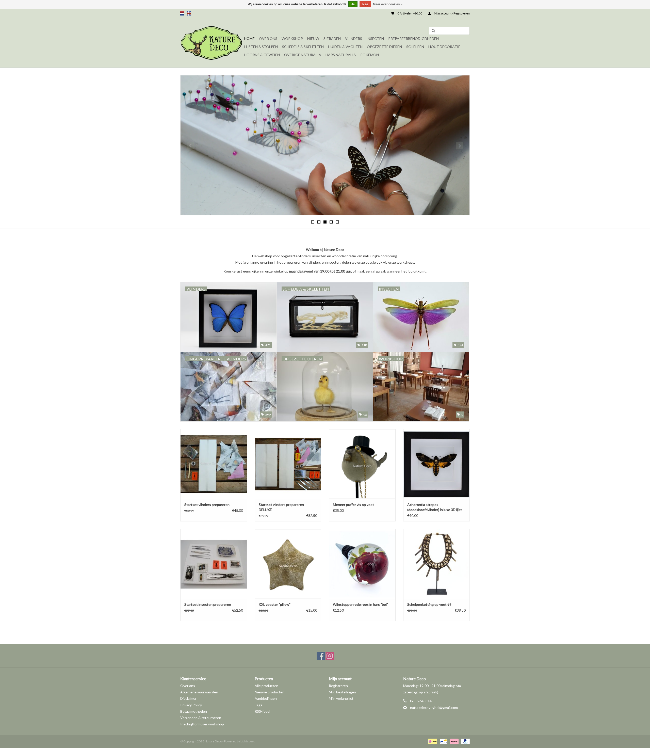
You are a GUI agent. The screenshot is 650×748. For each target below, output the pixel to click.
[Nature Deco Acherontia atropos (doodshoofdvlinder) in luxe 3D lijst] (436, 464)
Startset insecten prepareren (207, 604)
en (189, 13)
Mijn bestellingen (342, 692)
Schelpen (415, 46)
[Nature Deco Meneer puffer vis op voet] (362, 464)
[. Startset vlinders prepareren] (213, 464)
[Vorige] (190, 145)
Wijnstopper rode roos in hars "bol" (360, 604)
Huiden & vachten (345, 46)
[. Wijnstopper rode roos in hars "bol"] (362, 564)
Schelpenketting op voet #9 (429, 604)
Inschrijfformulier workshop (202, 724)
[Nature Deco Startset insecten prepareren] (213, 564)
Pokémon (369, 55)
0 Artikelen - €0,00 (410, 13)
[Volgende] (459, 145)
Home (249, 38)
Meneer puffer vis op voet (353, 504)
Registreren (338, 685)
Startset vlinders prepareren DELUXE (281, 507)
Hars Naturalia (341, 55)
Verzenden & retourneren (200, 717)
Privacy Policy (191, 705)
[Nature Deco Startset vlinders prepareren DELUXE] (288, 464)
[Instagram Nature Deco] (330, 656)
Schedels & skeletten (303, 46)
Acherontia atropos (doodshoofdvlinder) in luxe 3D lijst (434, 507)
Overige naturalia (302, 55)
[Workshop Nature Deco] (325, 145)
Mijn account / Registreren (451, 13)
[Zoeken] (433, 31)
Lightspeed (247, 741)
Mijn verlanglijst (341, 698)
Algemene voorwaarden (199, 692)
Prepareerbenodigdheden (413, 38)
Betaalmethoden (193, 711)
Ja (353, 4)
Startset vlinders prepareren (207, 504)
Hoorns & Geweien (262, 55)
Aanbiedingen (266, 698)
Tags (258, 705)
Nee (365, 4)
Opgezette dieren (384, 46)
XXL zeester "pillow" (274, 604)
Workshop (292, 38)
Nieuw (313, 38)
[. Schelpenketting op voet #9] (436, 564)
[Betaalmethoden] (431, 741)
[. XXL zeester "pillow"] (288, 564)
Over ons (268, 38)
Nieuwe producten (269, 692)
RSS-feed (262, 711)
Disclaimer (188, 698)
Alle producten (266, 685)
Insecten (375, 38)
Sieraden (332, 38)
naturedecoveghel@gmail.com (434, 707)
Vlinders (353, 38)
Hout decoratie (444, 46)
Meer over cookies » (387, 4)
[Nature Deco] (211, 43)
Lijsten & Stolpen (261, 46)
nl (182, 13)
